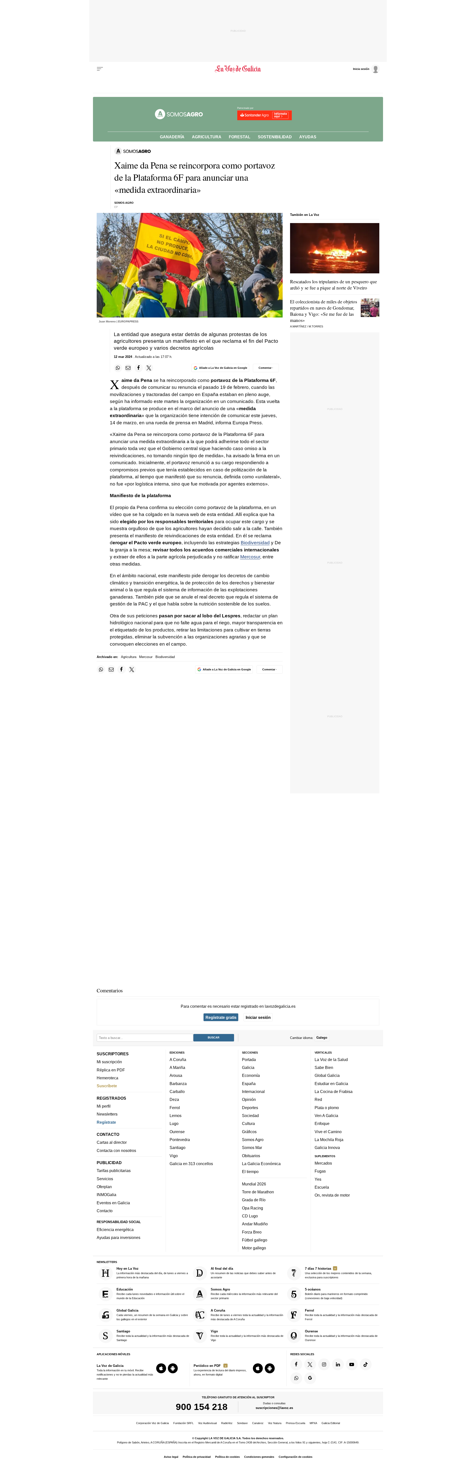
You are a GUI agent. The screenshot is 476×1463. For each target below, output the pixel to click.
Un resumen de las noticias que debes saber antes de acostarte (243, 1273)
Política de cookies (227, 1456)
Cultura (248, 1123)
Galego (321, 1038)
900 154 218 (202, 1407)
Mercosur (250, 556)
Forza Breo (252, 1232)
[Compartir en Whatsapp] (118, 368)
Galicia (248, 1067)
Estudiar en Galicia (331, 1083)
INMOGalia (106, 1195)
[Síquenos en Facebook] (296, 1364)
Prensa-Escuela (295, 1423)
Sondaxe (242, 1423)
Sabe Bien (324, 1067)
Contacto (105, 1210)
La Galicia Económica (261, 1163)
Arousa (176, 1075)
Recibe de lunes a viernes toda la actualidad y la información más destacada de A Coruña (247, 1315)
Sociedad (250, 1115)
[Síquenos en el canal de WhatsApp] (296, 1378)
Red (318, 1099)
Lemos (175, 1115)
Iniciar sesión (258, 1017)
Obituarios (251, 1155)
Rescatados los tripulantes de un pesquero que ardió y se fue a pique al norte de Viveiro (333, 284)
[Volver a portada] (238, 69)
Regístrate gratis (221, 1017)
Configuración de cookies (295, 1456)
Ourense (177, 1131)
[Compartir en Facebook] (138, 368)
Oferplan (104, 1186)
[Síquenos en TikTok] (366, 1364)
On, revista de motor (332, 1195)
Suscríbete (107, 1086)
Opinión (249, 1099)
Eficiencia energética (115, 1229)
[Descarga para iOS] (161, 1368)
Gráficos (249, 1131)
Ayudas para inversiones (118, 1237)
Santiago (177, 1147)
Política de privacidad (197, 1456)
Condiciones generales (259, 1456)
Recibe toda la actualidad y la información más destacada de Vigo (247, 1335)
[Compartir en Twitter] (149, 368)
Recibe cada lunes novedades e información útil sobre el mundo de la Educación (150, 1294)
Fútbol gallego (254, 1240)
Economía (251, 1075)
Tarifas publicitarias (114, 1171)
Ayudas (307, 137)
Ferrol (175, 1107)
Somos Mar (252, 1147)
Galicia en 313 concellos (191, 1163)
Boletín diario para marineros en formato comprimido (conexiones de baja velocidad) (336, 1294)
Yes (318, 1179)
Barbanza (178, 1083)
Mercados (323, 1163)
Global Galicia (327, 1075)
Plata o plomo (327, 1107)
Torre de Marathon (258, 1192)
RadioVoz (227, 1423)
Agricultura (206, 137)
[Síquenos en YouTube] (352, 1364)
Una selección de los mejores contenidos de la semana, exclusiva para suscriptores (338, 1273)
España (249, 1083)
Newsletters (107, 1114)
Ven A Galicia (326, 1115)
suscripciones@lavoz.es (274, 1408)
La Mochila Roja (329, 1139)
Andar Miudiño (255, 1224)
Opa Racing (252, 1208)
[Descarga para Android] (173, 1368)
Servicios (105, 1178)
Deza (174, 1099)
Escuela (322, 1187)
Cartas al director (112, 1142)
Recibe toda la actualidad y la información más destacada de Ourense (341, 1335)
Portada (249, 1059)
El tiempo (250, 1171)
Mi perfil (104, 1106)
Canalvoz (258, 1423)
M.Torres (316, 326)
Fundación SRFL (183, 1423)
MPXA (313, 1423)
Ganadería (172, 137)
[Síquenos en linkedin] (338, 1364)
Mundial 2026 (254, 1184)
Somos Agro (253, 1139)
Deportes (250, 1107)
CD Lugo (250, 1216)
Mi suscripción (109, 1062)
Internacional (253, 1091)
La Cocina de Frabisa (334, 1091)
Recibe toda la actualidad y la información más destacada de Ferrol (341, 1315)
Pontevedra (180, 1139)
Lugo (174, 1123)
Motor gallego (254, 1248)
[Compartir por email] (128, 368)
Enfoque (322, 1123)
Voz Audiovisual (207, 1423)
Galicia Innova (327, 1147)
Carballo (177, 1091)
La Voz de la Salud (331, 1059)
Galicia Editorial (331, 1423)
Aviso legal (171, 1456)
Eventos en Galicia (113, 1203)
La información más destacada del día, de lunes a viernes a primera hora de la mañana (152, 1273)
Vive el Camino (328, 1131)
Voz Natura (274, 1423)
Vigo (174, 1155)
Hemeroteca (107, 1078)
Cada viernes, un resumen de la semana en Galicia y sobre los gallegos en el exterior (152, 1315)
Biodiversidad (255, 542)
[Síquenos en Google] (310, 1378)
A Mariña (177, 1067)
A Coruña (178, 1059)
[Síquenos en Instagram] (324, 1364)
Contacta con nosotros (116, 1150)
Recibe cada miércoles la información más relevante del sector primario (244, 1294)
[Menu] (100, 69)
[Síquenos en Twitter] (310, 1364)
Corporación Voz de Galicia (152, 1423)
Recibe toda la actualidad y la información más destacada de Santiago (153, 1335)
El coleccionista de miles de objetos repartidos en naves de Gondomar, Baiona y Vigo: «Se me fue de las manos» (323, 310)
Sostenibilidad (275, 137)
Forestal (239, 137)
